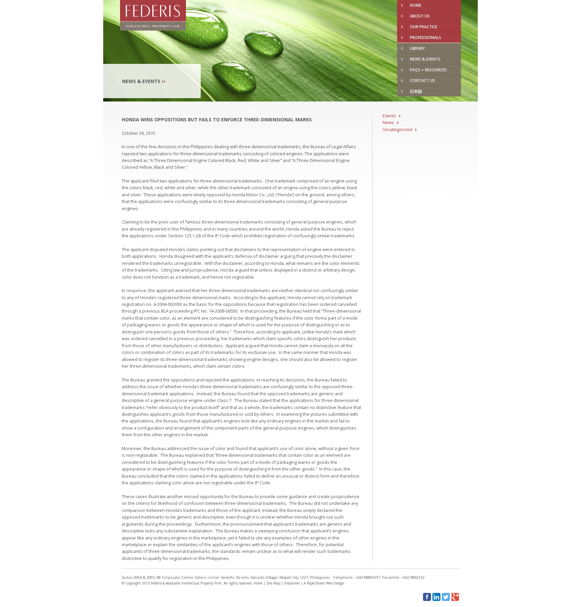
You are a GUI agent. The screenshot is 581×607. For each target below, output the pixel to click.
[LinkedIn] (436, 597)
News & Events (425, 59)
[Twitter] (446, 597)
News (388, 122)
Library (417, 48)
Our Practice (423, 27)
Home (415, 5)
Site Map (273, 583)
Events (389, 116)
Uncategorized (397, 129)
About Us (420, 16)
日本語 (416, 91)
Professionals (425, 37)
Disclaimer (292, 583)
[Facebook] (427, 597)
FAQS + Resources (428, 70)
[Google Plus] (455, 597)
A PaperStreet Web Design (324, 583)
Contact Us (422, 80)
